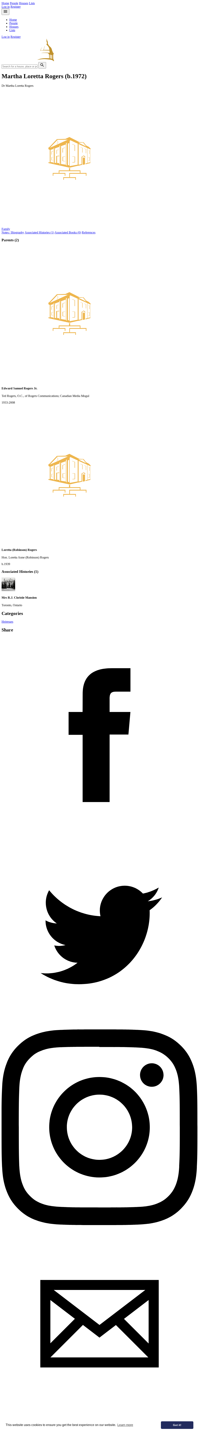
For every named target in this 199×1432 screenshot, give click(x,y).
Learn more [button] (125, 1425)
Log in (6, 6)
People (14, 3)
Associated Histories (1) (39, 232)
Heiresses (7, 621)
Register (15, 6)
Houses (23, 3)
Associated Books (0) (68, 232)
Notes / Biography (13, 232)
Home (5, 3)
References (88, 232)
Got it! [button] (177, 1425)
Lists (32, 3)
